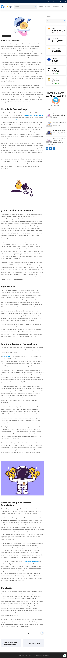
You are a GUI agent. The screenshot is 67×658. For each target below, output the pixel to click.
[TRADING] (49, 114)
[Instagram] (47, 148)
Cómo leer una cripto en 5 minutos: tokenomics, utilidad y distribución (59, 140)
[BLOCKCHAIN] (49, 122)
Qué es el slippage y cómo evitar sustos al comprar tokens (59, 115)
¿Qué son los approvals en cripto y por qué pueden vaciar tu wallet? (59, 123)
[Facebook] (54, 148)
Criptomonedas (6, 35)
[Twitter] (50, 148)
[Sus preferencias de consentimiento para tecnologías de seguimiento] (64, 655)
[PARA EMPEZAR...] (49, 139)
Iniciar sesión (49, 1)
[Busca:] (25, 6)
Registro (56, 1)
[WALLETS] (49, 130)
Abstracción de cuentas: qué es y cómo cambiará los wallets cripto (59, 132)
